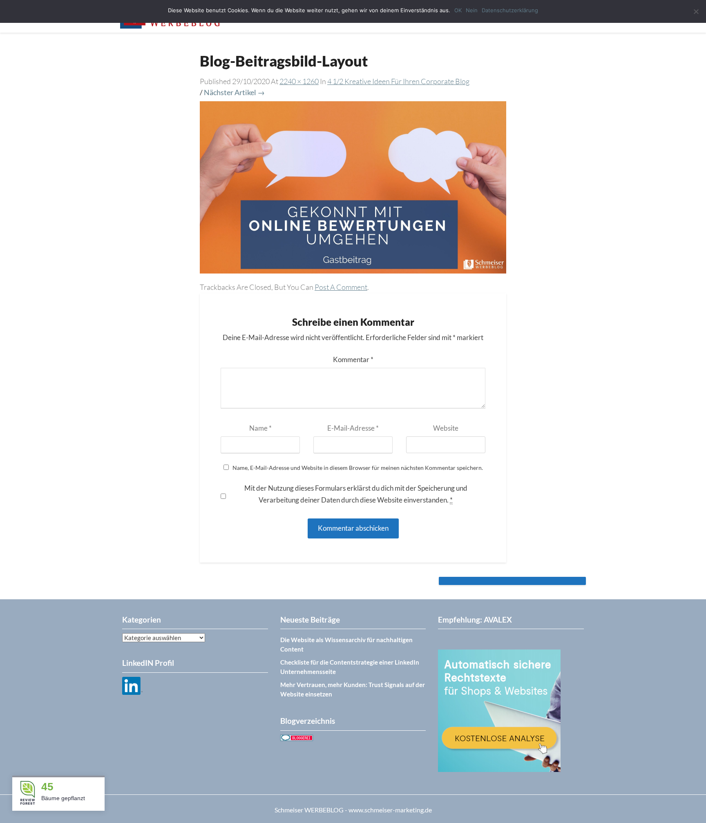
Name (260, 428)
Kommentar (353, 359)
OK (458, 10)
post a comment (341, 286)
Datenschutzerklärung (510, 10)
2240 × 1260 (299, 81)
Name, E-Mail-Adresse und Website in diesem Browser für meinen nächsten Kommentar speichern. (357, 468)
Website (445, 428)
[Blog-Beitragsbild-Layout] (353, 189)
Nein (472, 10)
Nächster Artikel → (234, 92)
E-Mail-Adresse (353, 428)
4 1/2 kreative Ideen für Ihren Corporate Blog (398, 81)
